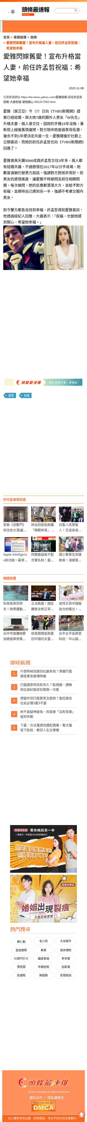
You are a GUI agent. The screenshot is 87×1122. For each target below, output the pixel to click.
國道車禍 (43, 958)
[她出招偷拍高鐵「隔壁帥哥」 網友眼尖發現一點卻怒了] (43, 514)
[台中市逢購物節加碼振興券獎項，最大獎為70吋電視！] (15, 623)
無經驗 (43, 975)
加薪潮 (66, 966)
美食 (43, 950)
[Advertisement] (43, 448)
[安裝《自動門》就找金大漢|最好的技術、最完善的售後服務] (15, 514)
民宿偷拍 (65, 975)
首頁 (6, 37)
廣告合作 (36, 1097)
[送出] (75, 10)
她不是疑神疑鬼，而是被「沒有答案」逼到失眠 (47, 714)
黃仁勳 (21, 941)
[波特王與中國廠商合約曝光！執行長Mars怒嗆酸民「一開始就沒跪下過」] (71, 593)
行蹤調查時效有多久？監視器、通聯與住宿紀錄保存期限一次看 (46, 687)
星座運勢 (21, 950)
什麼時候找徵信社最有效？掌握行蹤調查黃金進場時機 (46, 674)
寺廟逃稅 (43, 966)
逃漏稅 (21, 975)
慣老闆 (21, 966)
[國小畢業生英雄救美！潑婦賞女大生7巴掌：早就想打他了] (71, 544)
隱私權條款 (56, 1097)
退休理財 (65, 950)
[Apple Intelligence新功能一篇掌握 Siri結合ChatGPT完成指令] (15, 544)
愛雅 (11, 395)
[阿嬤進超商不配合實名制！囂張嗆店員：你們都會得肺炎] (43, 544)
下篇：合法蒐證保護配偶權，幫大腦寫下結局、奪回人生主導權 (46, 728)
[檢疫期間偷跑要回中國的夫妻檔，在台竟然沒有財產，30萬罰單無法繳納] (43, 623)
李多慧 (66, 958)
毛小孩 (43, 941)
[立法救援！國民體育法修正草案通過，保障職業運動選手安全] (43, 593)
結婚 (27, 395)
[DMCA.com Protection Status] (43, 1106)
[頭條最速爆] (27, 10)
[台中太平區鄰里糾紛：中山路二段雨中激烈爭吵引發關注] (71, 623)
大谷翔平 (65, 941)
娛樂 (33, 37)
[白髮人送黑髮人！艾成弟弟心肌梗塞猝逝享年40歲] (71, 514)
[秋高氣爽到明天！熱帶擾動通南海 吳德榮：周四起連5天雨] (15, 593)
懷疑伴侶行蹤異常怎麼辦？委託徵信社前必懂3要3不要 (46, 701)
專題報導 (20, 37)
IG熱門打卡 (21, 958)
